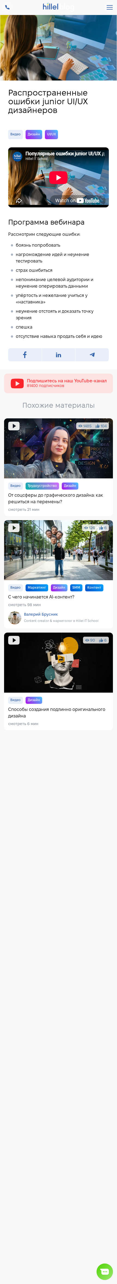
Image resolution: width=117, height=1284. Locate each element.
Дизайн (34, 134)
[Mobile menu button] (110, 7)
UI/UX (51, 134)
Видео (15, 134)
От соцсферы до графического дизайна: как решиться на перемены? (58, 467)
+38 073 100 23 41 (7, 7)
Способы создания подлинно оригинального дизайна (58, 681)
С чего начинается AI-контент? (58, 574)
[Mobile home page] (58, 7)
